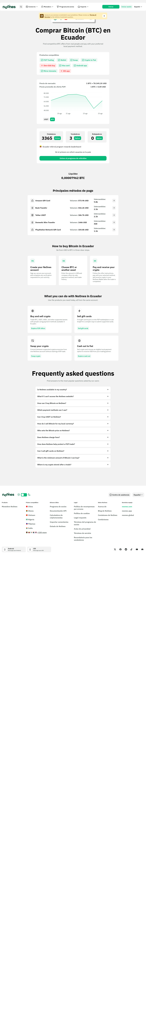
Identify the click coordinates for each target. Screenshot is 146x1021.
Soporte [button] (83, 7)
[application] (73, 103)
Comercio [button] (32, 7)
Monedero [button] (47, 7)
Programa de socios (66, 7)
